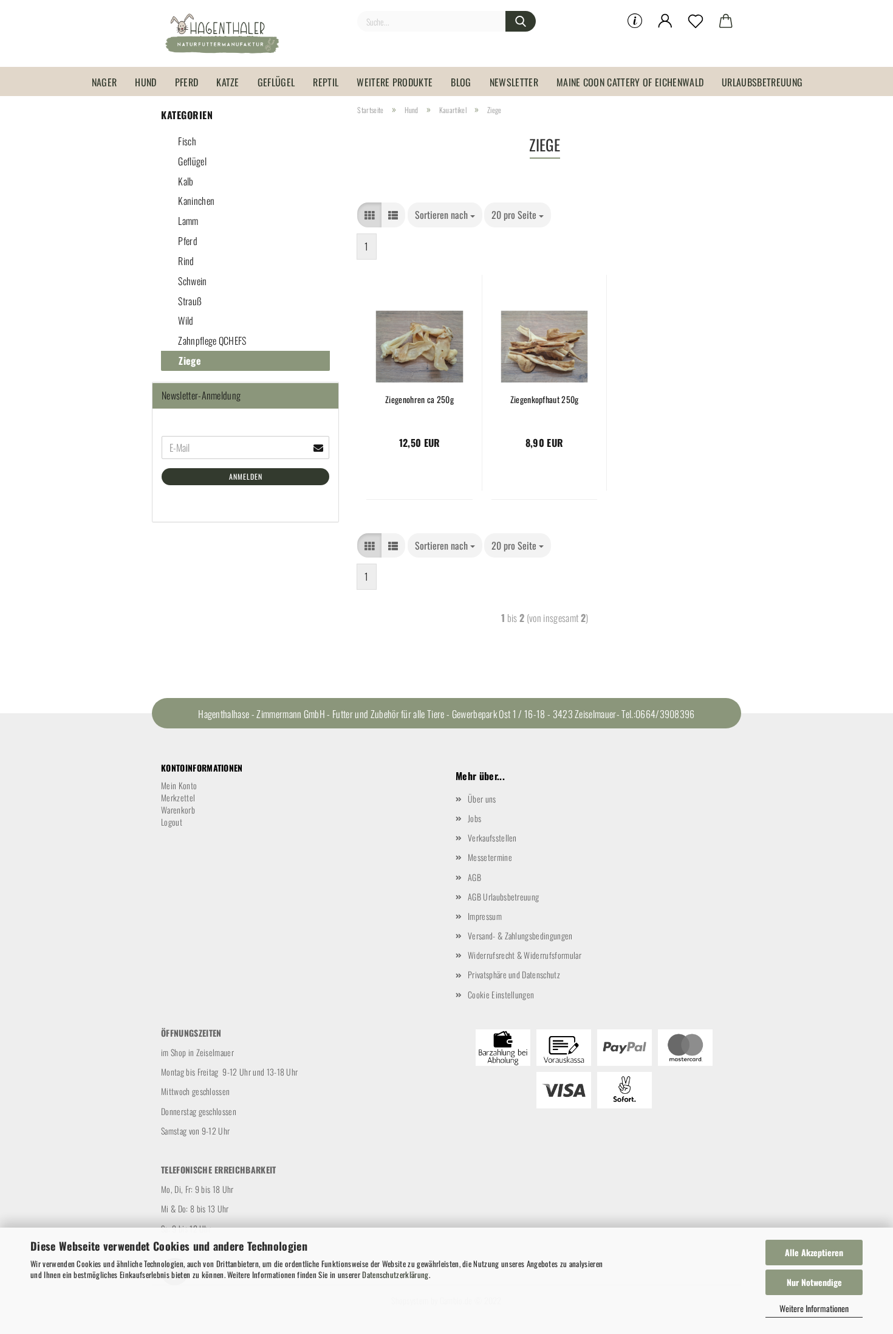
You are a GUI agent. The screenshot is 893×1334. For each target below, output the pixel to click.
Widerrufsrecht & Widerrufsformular (524, 955)
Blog (461, 82)
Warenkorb (178, 809)
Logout (171, 821)
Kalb (185, 181)
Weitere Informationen (814, 1308)
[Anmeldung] (665, 21)
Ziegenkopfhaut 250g (544, 399)
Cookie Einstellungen (501, 994)
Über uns (482, 798)
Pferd (187, 82)
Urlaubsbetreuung (762, 82)
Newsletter (514, 82)
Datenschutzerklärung (395, 1274)
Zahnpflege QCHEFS (211, 340)
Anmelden (245, 476)
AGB (474, 877)
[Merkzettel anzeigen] (695, 21)
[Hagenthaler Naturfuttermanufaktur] (226, 33)
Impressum (485, 916)
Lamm (187, 220)
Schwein (191, 281)
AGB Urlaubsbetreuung (503, 896)
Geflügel (276, 82)
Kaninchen (195, 200)
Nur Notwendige (814, 1282)
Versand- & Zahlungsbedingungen (520, 935)
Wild (185, 320)
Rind (185, 261)
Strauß (189, 301)
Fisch (186, 141)
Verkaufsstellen (492, 837)
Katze (227, 82)
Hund (145, 82)
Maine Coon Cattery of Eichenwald (629, 82)
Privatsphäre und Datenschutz (514, 974)
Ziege (188, 360)
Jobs (474, 818)
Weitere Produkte (395, 82)
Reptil (325, 82)
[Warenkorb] (726, 21)
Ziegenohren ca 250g (419, 399)
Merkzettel (178, 797)
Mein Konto (179, 785)
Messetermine (490, 857)
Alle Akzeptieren (814, 1252)
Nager (104, 82)
